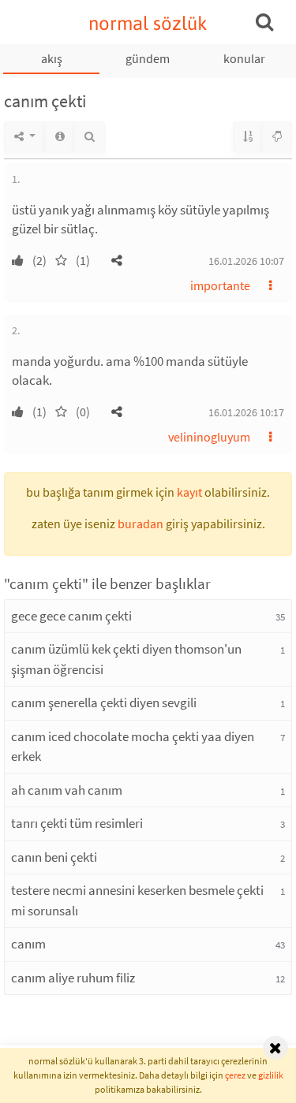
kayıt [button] (189, 492)
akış (51, 58)
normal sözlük (148, 23)
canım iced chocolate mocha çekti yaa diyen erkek (132, 747)
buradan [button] (140, 523)
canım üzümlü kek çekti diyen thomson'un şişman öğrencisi (126, 659)
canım (28, 943)
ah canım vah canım (66, 790)
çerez (235, 1075)
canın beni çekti (54, 857)
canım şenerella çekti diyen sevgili (104, 702)
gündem (148, 58)
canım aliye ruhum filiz (73, 977)
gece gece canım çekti (71, 615)
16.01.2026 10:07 (246, 261)
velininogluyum (209, 437)
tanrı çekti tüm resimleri (77, 823)
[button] (117, 260)
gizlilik (270, 1075)
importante (220, 285)
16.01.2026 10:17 (246, 412)
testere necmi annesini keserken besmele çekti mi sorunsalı (137, 900)
